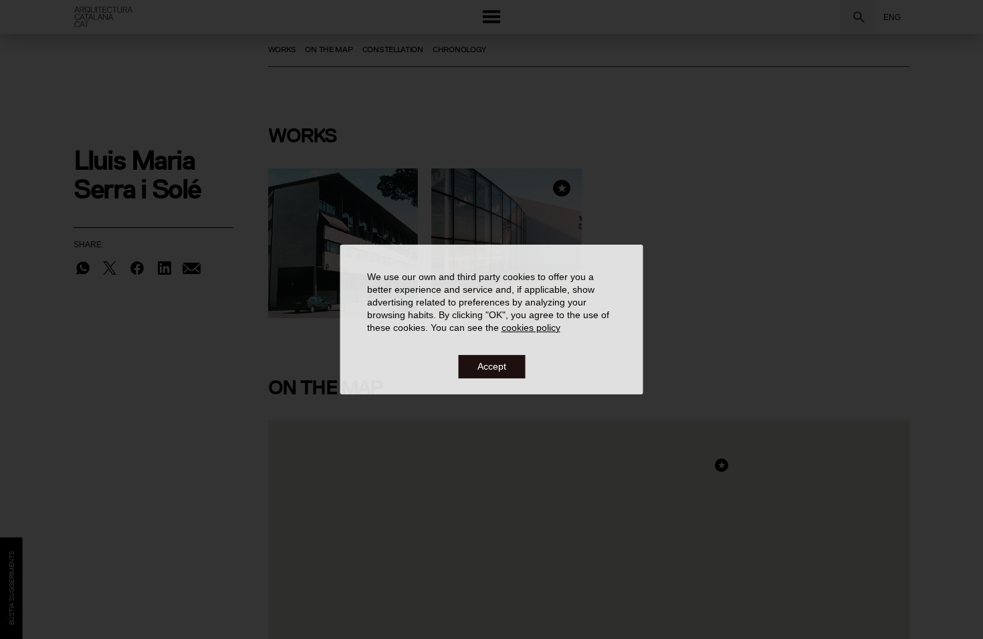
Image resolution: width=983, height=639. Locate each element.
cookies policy (531, 328)
